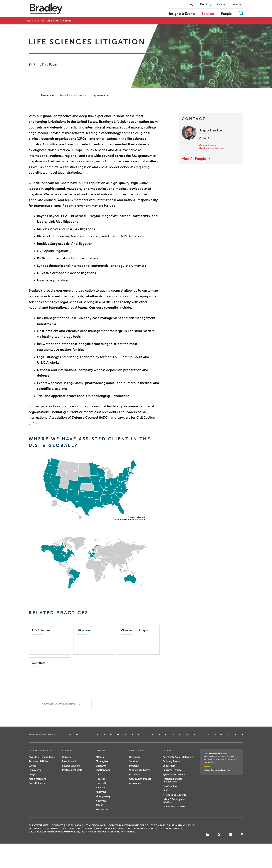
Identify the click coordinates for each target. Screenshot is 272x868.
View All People (194, 159)
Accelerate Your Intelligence (178, 757)
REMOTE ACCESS (71, 828)
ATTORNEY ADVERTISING (141, 828)
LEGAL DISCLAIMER (94, 825)
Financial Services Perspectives (172, 780)
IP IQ (165, 790)
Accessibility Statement (43, 828)
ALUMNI (88, 828)
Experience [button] (100, 95)
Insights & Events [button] (73, 95)
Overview (134, 757)
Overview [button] (46, 95)
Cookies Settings (168, 828)
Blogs (191, 4)
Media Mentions (37, 778)
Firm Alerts (35, 770)
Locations (237, 4)
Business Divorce (172, 770)
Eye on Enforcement (174, 774)
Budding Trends (171, 761)
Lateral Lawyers (71, 765)
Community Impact (140, 778)
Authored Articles (38, 761)
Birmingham (102, 761)
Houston (100, 778)
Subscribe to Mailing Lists (217, 770)
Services (208, 14)
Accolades (135, 783)
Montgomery (103, 796)
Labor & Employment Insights (174, 801)
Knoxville (101, 791)
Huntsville (101, 783)
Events (32, 765)
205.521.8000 (73, 825)
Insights (33, 774)
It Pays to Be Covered (174, 794)
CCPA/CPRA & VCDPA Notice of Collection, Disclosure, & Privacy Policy (152, 825)
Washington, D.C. (105, 809)
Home (29, 20)
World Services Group (110, 828)
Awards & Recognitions (42, 757)
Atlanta (100, 757)
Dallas (99, 774)
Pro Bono (134, 774)
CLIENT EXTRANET (38, 825)
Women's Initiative (139, 770)
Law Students (69, 761)
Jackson (100, 787)
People (226, 14)
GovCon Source (171, 786)
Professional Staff (72, 770)
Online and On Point (174, 806)
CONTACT (57, 825)
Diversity (134, 765)
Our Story (206, 4)
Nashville (101, 800)
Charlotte (101, 765)
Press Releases (37, 783)
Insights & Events (182, 14)
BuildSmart (169, 765)
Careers (221, 4)
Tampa (99, 805)
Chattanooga (103, 770)
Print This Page (45, 64)
